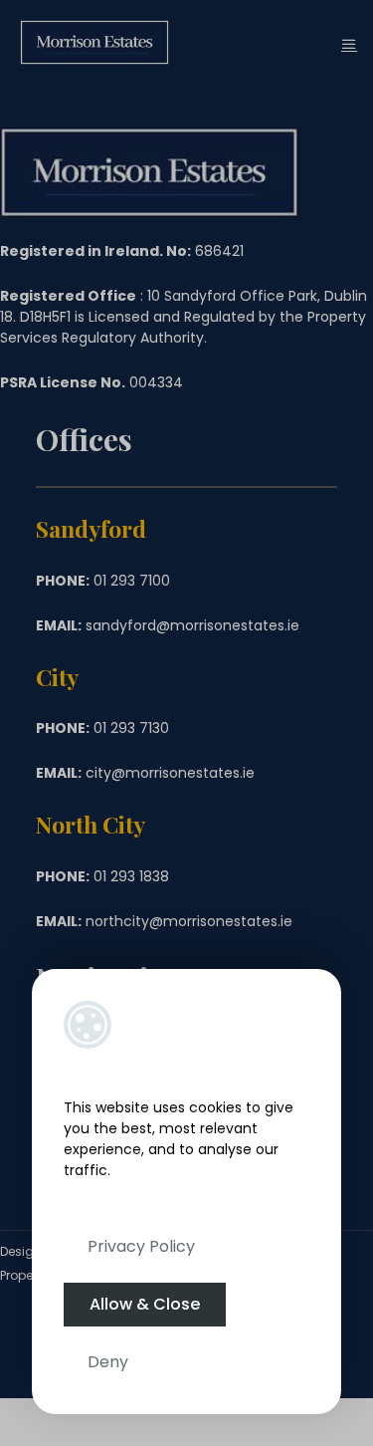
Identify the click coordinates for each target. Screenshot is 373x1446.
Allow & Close (145, 1304)
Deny (108, 1361)
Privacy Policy (141, 1246)
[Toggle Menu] (349, 44)
